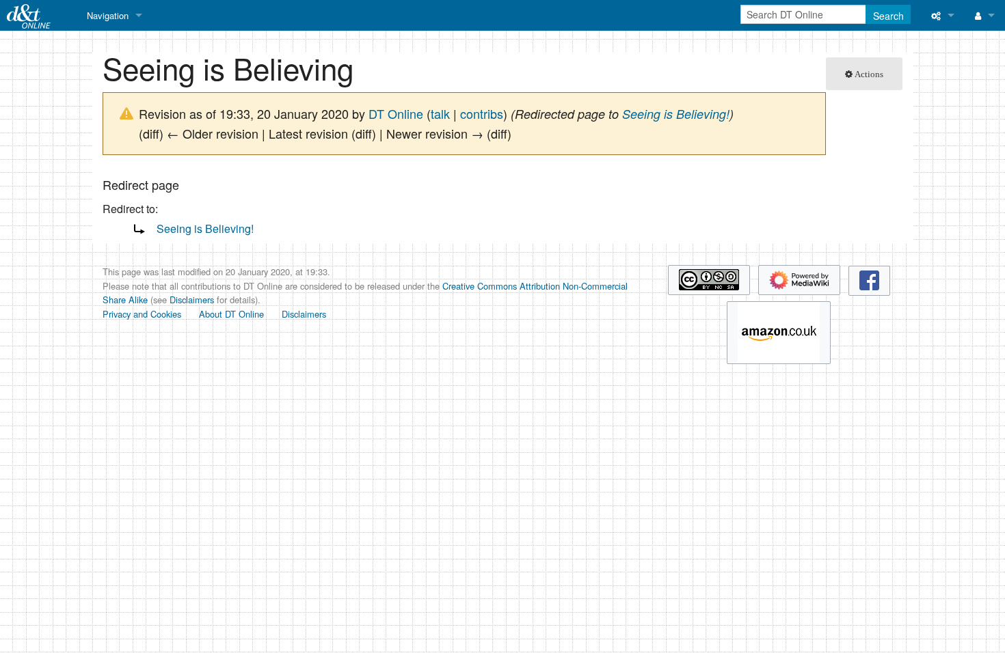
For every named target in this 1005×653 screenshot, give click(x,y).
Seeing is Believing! (675, 113)
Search (888, 16)
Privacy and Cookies (142, 313)
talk (440, 113)
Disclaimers (192, 299)
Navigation (108, 15)
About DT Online (231, 313)
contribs (481, 113)
